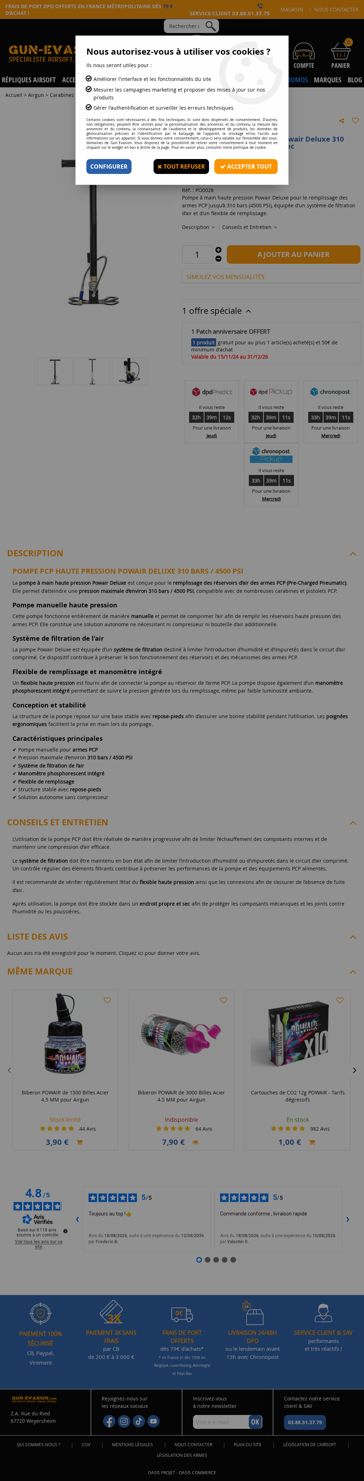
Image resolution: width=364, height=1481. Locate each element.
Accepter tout (249, 166)
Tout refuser (183, 166)
